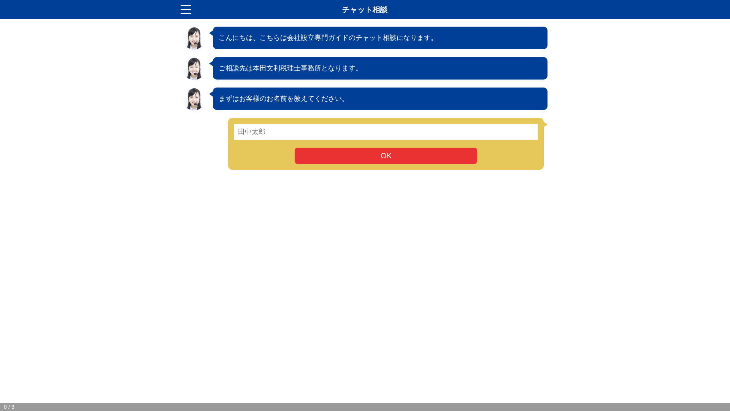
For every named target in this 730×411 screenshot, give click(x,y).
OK (386, 155)
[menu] (186, 9)
